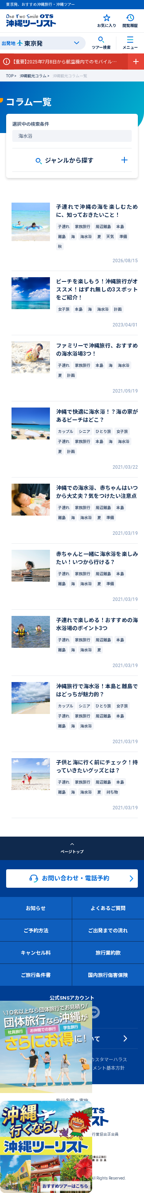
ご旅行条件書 (36, 974)
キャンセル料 (36, 952)
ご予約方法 (35, 930)
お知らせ (36, 908)
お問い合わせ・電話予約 (75, 877)
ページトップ (72, 851)
